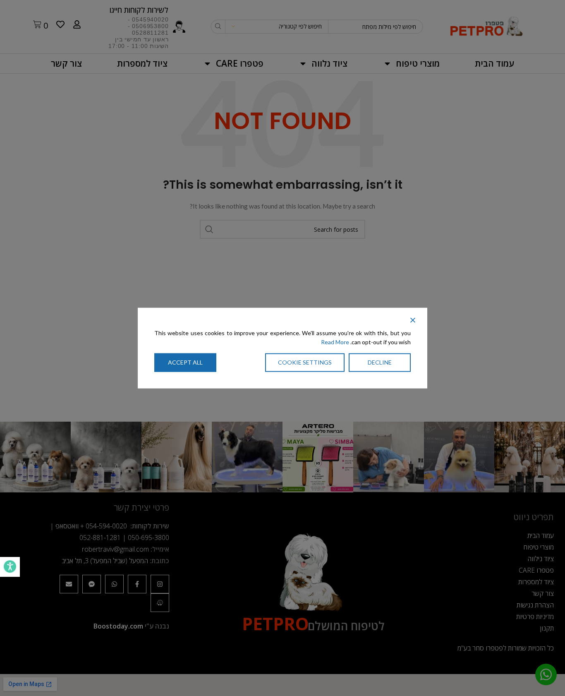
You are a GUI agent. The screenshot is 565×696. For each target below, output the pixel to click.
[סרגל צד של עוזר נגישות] (10, 567)
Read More (335, 342)
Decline (380, 361)
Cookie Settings (305, 361)
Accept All (185, 361)
